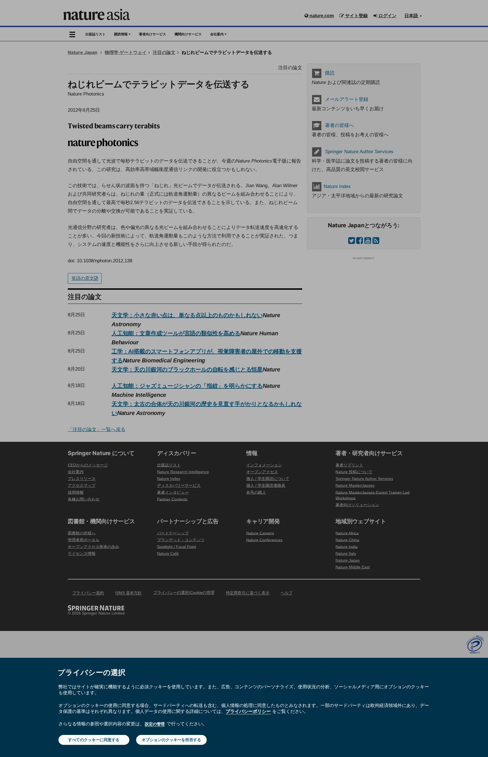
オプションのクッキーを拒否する (171, 739)
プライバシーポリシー (248, 711)
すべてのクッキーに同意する (93, 739)
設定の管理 (155, 724)
